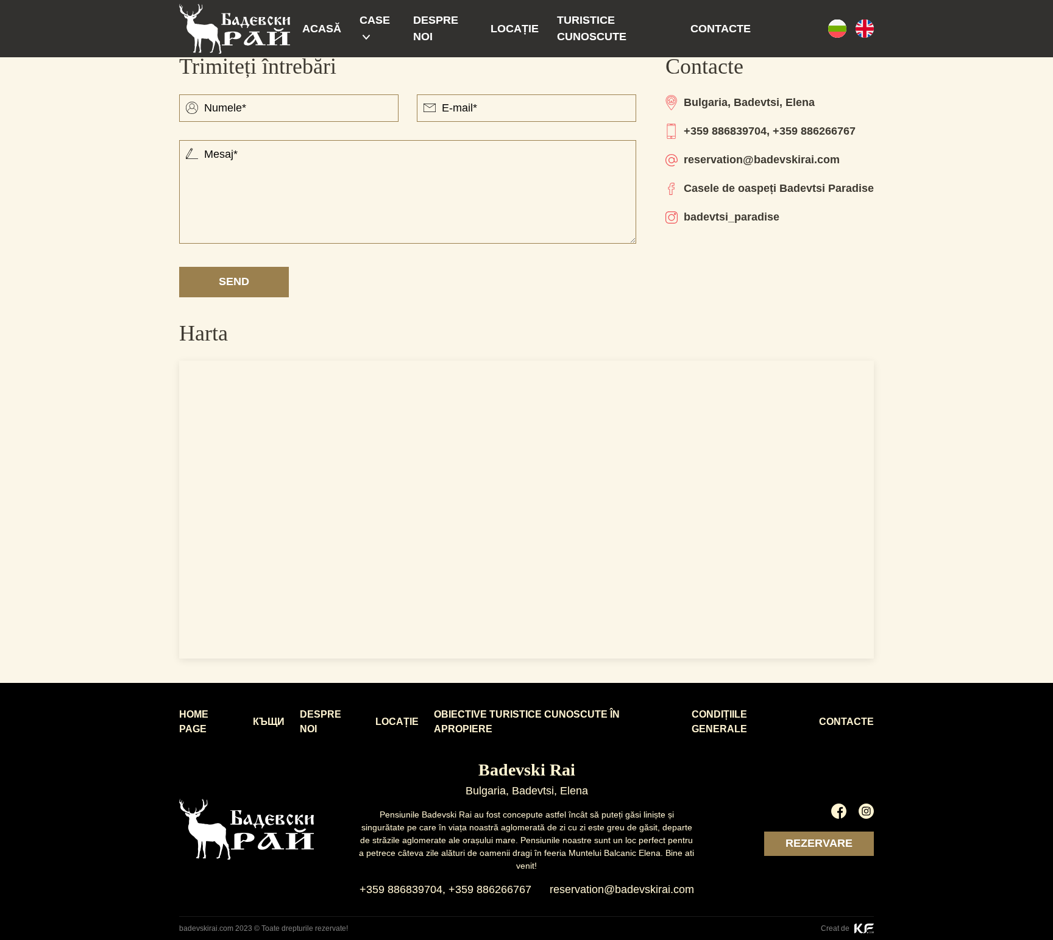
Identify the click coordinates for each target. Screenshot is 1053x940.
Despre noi (435, 28)
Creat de (836, 928)
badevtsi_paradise (731, 217)
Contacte (720, 29)
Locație (515, 29)
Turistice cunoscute (591, 28)
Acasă (321, 29)
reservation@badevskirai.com (762, 160)
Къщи (269, 721)
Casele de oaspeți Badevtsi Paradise (779, 188)
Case (375, 20)
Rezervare (819, 843)
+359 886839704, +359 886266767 (770, 131)
